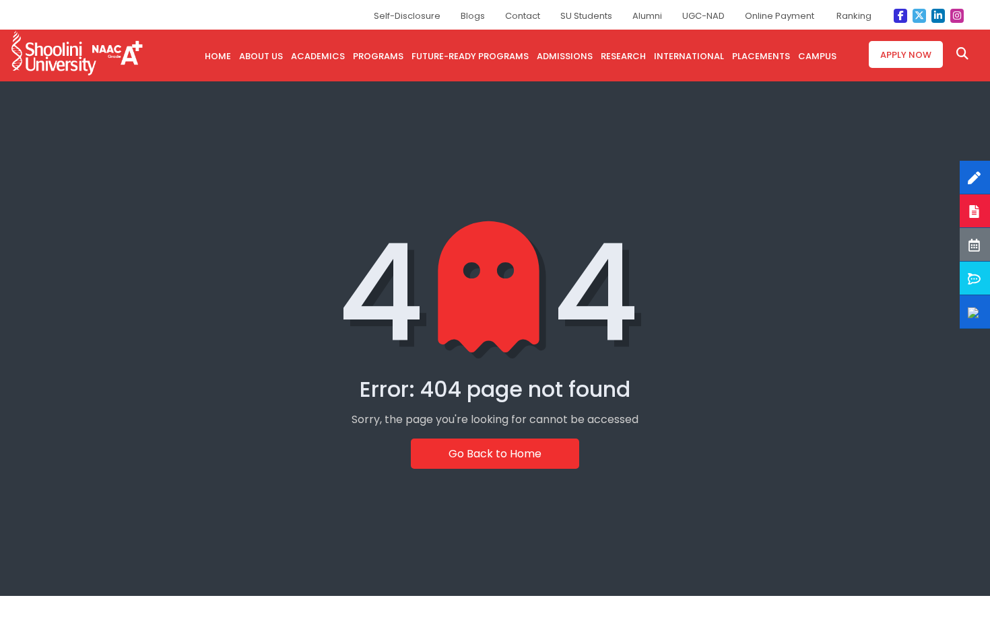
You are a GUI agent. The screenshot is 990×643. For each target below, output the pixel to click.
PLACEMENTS (761, 56)
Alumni (647, 15)
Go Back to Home (495, 453)
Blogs (473, 15)
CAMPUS (817, 56)
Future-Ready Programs (470, 56)
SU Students (586, 15)
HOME (218, 56)
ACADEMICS (318, 56)
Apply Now (905, 54)
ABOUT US (261, 56)
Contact (522, 15)
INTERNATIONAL (689, 56)
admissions (565, 56)
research (623, 56)
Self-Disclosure (407, 15)
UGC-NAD (703, 15)
